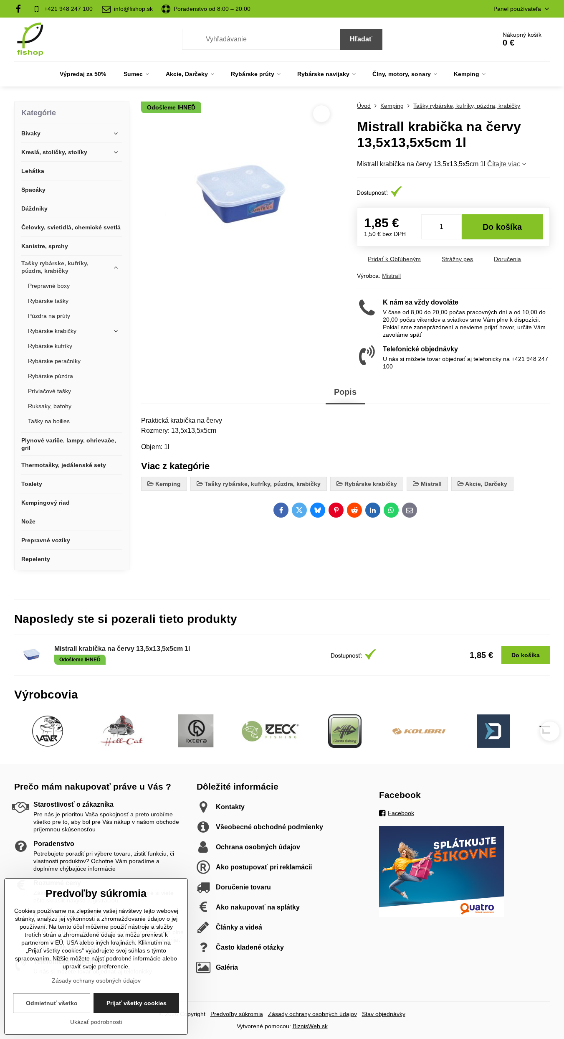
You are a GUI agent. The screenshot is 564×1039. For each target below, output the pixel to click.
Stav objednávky (383, 1014)
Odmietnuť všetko (52, 1003)
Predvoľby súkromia (236, 1014)
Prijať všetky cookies (136, 1003)
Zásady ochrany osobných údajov (312, 1014)
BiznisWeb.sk (310, 1026)
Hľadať (361, 39)
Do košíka (502, 226)
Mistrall (391, 275)
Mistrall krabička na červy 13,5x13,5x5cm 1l (122, 648)
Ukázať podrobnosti (96, 1022)
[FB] (21, 9)
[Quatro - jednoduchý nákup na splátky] (441, 915)
